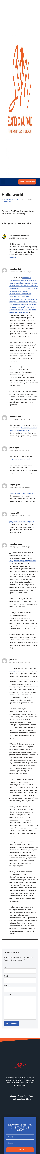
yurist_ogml (14, 447)
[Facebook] (14, 1108)
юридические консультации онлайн (22, 561)
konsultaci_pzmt (15, 544)
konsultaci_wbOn (16, 416)
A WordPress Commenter (19, 235)
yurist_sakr (13, 659)
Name (6, 967)
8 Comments (6, 202)
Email (6, 976)
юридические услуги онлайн (20, 459)
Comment (8, 994)
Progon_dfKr (14, 513)
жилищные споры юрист (18, 671)
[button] (3, 181)
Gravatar (12, 257)
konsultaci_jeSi (15, 269)
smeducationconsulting (12, 199)
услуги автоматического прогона (21, 522)
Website (7, 985)
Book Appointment (27, 182)
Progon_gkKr (14, 485)
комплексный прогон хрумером (21, 493)
